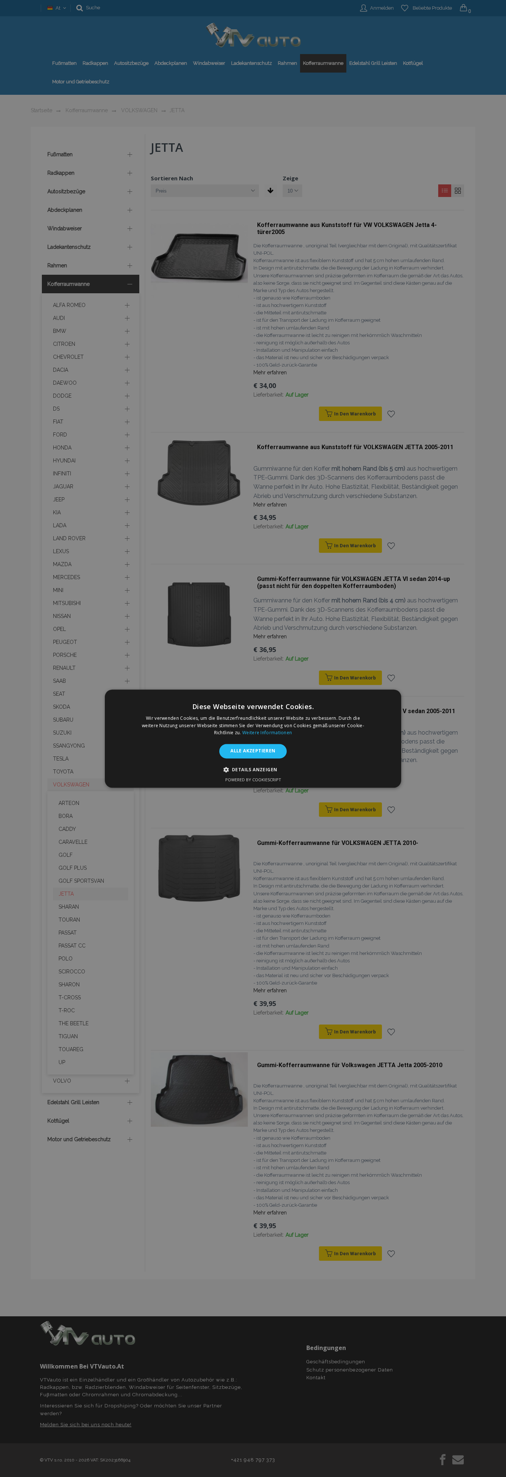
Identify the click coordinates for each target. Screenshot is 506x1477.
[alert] (253, 738)
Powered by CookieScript (253, 779)
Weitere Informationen (267, 733)
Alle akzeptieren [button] (252, 751)
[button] (253, 769)
